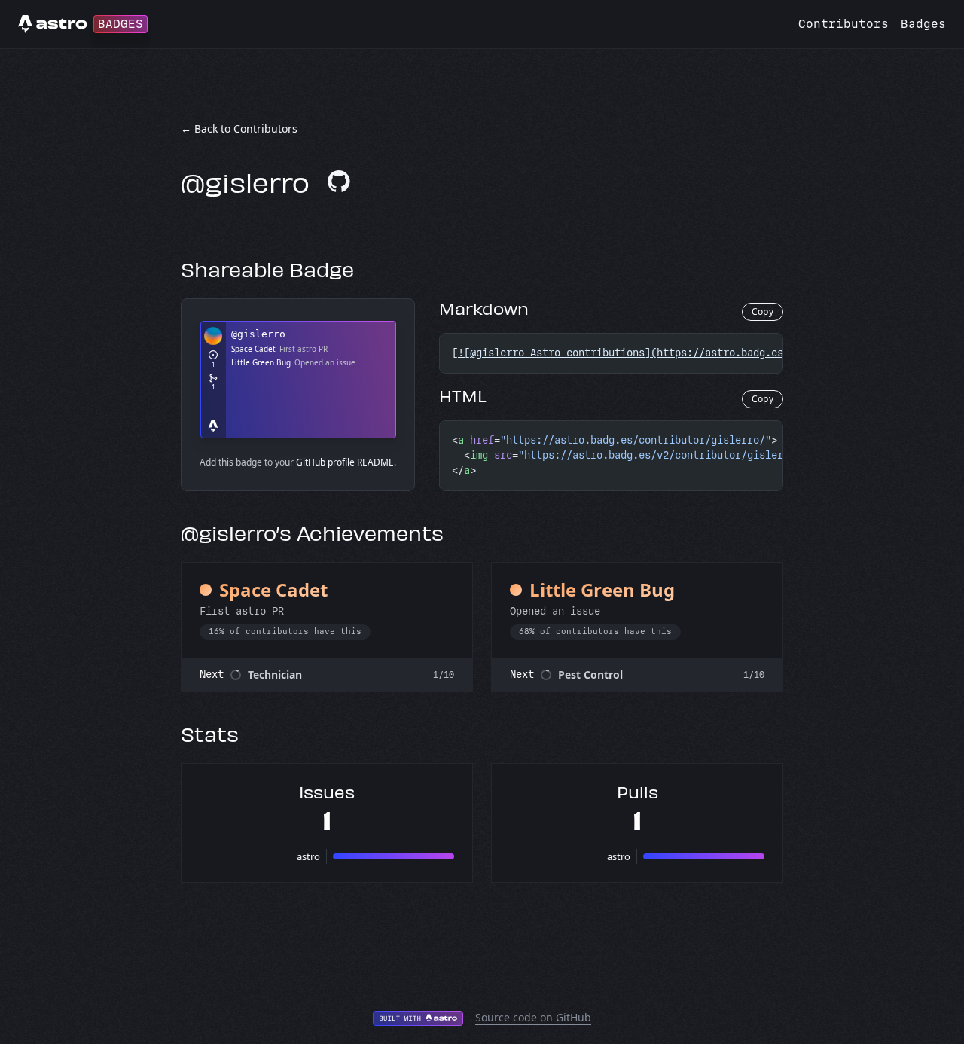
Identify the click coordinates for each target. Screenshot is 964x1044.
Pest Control (590, 674)
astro (308, 856)
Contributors (843, 24)
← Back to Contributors (239, 128)
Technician (275, 674)
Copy (762, 311)
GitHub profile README (345, 462)
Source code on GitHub (533, 1017)
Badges (923, 24)
